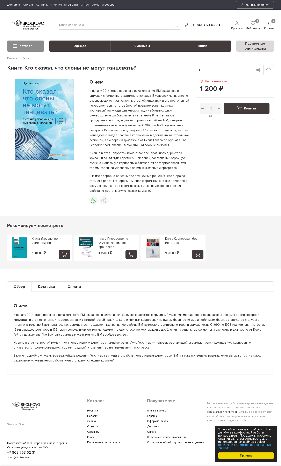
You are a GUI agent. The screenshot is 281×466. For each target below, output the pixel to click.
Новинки (92, 410)
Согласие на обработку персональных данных (175, 442)
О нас (85, 4)
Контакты (42, 4)
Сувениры (142, 46)
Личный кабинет (256, 5)
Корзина (152, 416)
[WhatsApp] (93, 200)
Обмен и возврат (104, 4)
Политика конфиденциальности (166, 437)
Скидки (91, 421)
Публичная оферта (64, 4)
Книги (202, 46)
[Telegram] (104, 200)
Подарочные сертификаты (103, 442)
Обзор (19, 286)
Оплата (28, 4)
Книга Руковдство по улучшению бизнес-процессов (113, 243)
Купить (250, 108)
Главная (12, 58)
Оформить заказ (157, 421)
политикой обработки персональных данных (244, 446)
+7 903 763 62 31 (205, 25)
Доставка (13, 4)
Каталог (26, 46)
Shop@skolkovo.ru (18, 457)
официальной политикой (222, 412)
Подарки (92, 416)
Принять (246, 455)
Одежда (79, 46)
